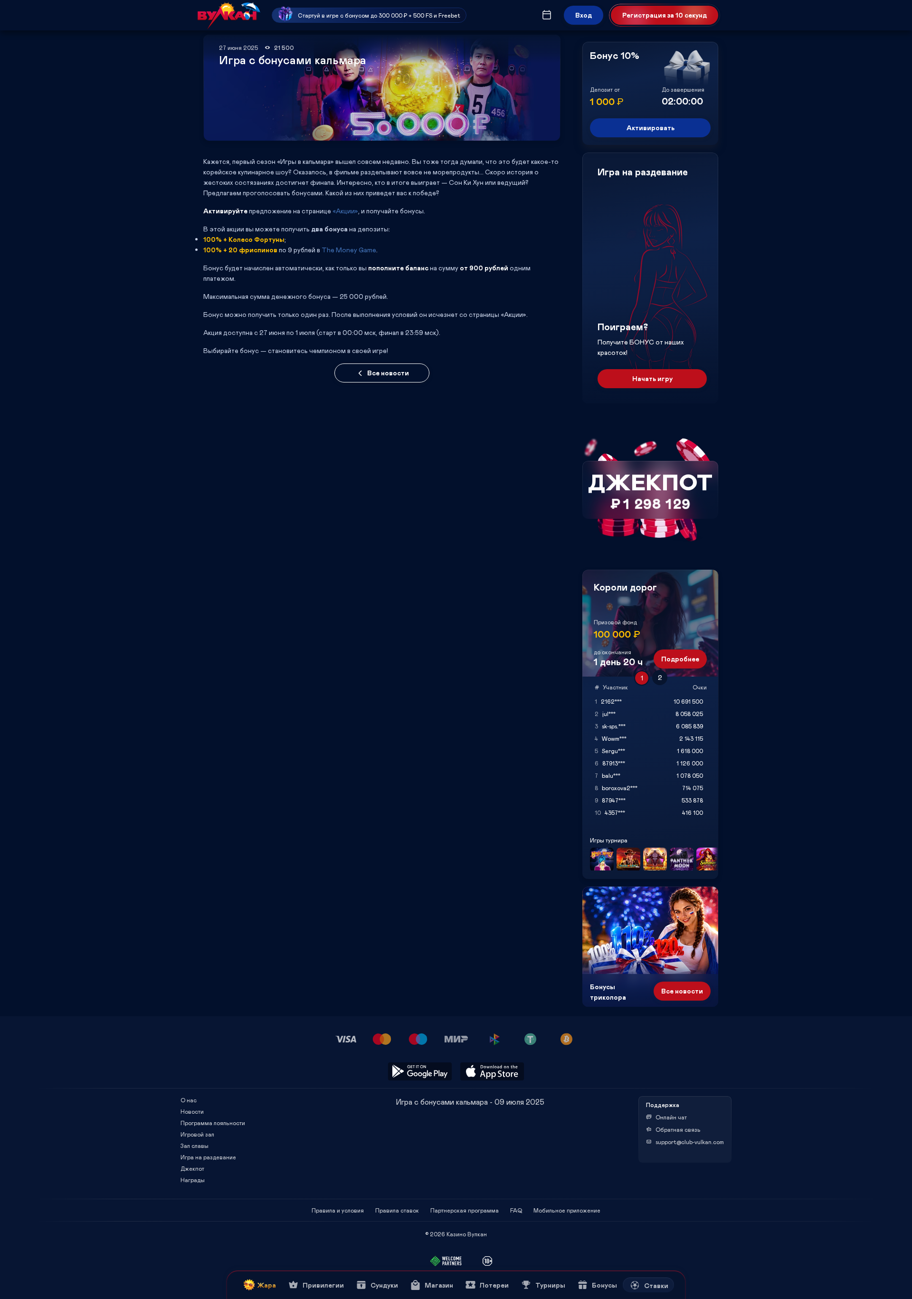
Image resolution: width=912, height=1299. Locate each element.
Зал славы (194, 1145)
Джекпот (192, 1168)
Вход (583, 14)
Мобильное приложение (566, 1210)
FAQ (516, 1210)
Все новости (388, 372)
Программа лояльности (212, 1123)
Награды (192, 1180)
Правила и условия (338, 1210)
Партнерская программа (464, 1210)
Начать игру (652, 378)
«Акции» (345, 210)
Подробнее (680, 658)
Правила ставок (397, 1210)
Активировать (650, 127)
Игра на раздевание (208, 1157)
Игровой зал (197, 1134)
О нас (188, 1100)
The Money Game (349, 249)
